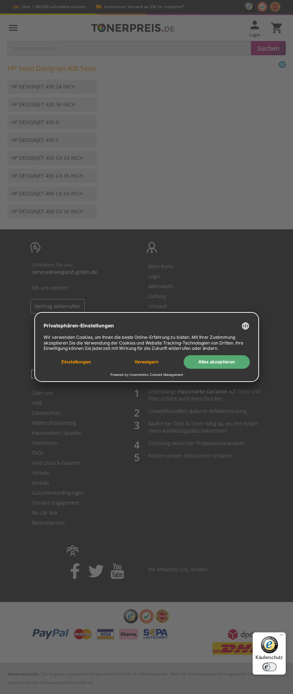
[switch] (269, 667)
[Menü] (281, 636)
